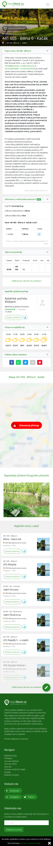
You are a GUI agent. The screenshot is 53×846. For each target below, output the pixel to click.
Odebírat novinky (14, 829)
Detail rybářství (14, 317)
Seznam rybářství (11, 761)
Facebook (14, 790)
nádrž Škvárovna (12, 614)
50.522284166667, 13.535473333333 (19, 68)
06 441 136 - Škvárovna (12, 611)
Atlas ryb (7, 766)
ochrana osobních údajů (30, 843)
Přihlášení (8, 758)
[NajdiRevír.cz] (13, 4)
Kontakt (7, 772)
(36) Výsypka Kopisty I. (14, 665)
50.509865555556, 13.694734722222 (19, 66)
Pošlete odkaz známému (16, 355)
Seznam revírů (10, 764)
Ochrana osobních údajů (14, 769)
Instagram (14, 797)
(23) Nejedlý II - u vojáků (16, 640)
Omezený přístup (29, 425)
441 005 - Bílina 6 (13, 43)
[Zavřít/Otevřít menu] (48, 4)
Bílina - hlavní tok (12, 539)
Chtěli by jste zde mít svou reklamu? (27, 281)
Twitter (31, 797)
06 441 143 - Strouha (11, 586)
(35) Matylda (9, 564)
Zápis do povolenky (13, 252)
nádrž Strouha (10, 589)
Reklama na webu (11, 775)
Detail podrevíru (12, 551)
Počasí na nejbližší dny (15, 327)
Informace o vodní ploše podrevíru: (22, 199)
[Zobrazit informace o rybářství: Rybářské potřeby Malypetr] (42, 303)
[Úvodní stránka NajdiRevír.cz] (3, 43)
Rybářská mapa (10, 755)
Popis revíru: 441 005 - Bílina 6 (18, 51)
